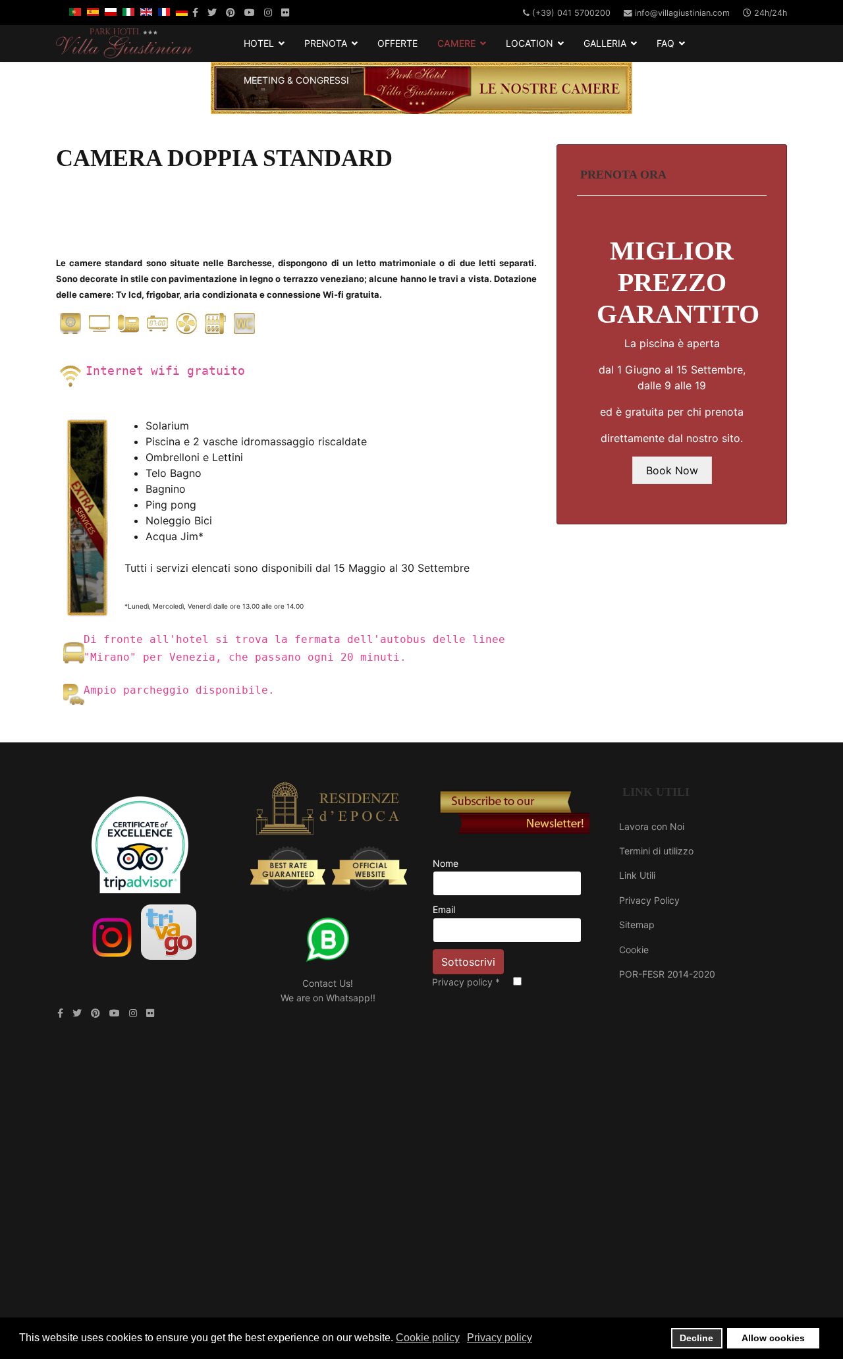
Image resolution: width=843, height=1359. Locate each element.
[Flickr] (285, 12)
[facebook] (195, 12)
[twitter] (212, 12)
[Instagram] (268, 12)
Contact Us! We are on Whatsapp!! (328, 990)
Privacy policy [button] (499, 1337)
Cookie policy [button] (428, 1337)
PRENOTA (325, 43)
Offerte (397, 43)
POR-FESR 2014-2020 (667, 974)
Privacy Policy (649, 900)
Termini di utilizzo (656, 850)
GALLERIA (605, 43)
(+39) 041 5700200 (571, 13)
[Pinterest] (230, 12)
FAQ (665, 43)
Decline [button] (696, 1338)
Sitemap (637, 924)
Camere (456, 43)
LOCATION (529, 43)
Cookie (634, 949)
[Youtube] (249, 12)
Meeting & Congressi (296, 80)
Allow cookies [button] (773, 1338)
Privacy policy (466, 981)
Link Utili (637, 875)
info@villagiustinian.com (682, 13)
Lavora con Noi (651, 826)
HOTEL (259, 43)
